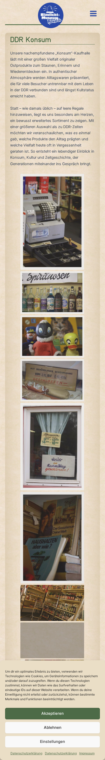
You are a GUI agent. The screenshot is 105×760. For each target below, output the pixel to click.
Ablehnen (52, 727)
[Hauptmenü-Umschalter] (93, 13)
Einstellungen (52, 741)
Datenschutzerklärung (26, 753)
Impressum (87, 753)
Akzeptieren (52, 713)
